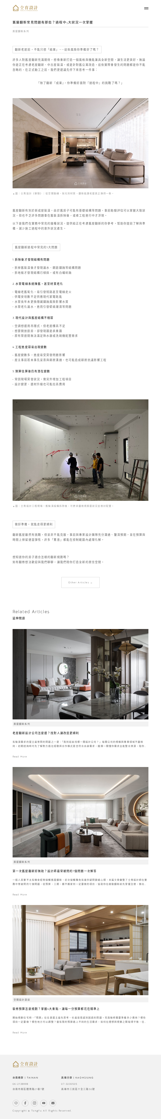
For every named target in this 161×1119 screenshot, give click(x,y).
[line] (16, 1103)
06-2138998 (20, 1083)
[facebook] (25, 1103)
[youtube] (43, 1103)
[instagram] (34, 1103)
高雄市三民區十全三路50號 (78, 1089)
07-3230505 (69, 1083)
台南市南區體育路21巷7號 (28, 1089)
